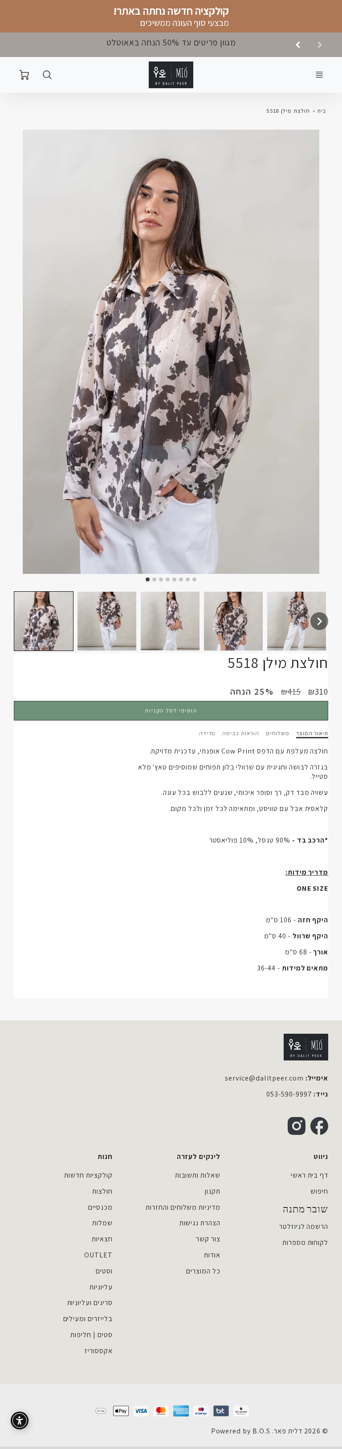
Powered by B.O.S (240, 1431)
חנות (105, 1156)
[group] (171, 45)
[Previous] (298, 44)
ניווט (321, 1156)
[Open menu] (319, 75)
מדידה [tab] (207, 733)
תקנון (212, 1191)
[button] (43, 621)
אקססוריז (99, 1350)
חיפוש (319, 1191)
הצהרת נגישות (200, 1223)
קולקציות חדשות (88, 1175)
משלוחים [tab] (277, 733)
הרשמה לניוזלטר (303, 1226)
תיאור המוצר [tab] (312, 733)
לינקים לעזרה (198, 1156)
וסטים (104, 1271)
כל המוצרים (203, 1271)
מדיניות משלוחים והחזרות (183, 1207)
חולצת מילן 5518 (287, 111)
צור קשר (208, 1239)
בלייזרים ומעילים (88, 1318)
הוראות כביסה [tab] (240, 733)
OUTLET (98, 1255)
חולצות (102, 1191)
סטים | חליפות (91, 1334)
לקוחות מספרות (305, 1242)
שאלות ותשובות (197, 1175)
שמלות (102, 1223)
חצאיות (102, 1239)
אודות (212, 1255)
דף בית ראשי (310, 1175)
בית (321, 111)
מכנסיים (100, 1207)
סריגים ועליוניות (90, 1302)
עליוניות (101, 1287)
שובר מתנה (306, 1209)
